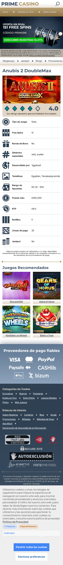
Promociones (9, 419)
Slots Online (50, 12)
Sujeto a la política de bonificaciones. (42, 55)
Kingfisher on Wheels (16, 335)
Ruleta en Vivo (26, 12)
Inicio (5, 12)
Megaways (9, 60)
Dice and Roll (16, 301)
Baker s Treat (46, 335)
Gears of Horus (46, 301)
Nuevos (23, 393)
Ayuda (53, 414)
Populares (38, 393)
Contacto (28, 414)
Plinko (5, 402)
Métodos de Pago (45, 419)
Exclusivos (7, 393)
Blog (42, 414)
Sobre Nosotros (10, 414)
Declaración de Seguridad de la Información (24, 428)
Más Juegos (21, 402)
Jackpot (25, 60)
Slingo (39, 60)
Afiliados (26, 419)
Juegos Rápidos (49, 398)
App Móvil (7, 423)
